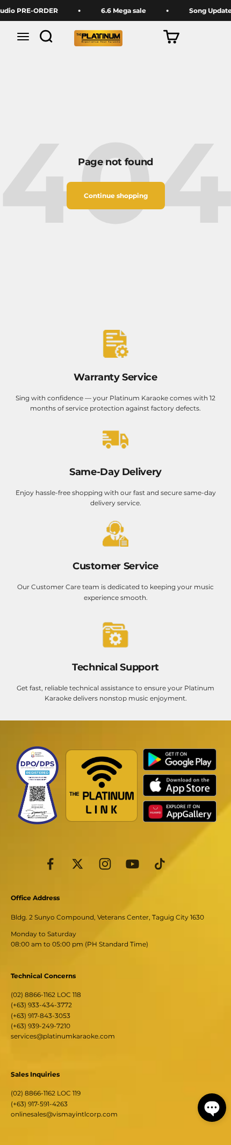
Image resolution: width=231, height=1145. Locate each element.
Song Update (206, 10)
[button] (212, 1107)
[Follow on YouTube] (132, 864)
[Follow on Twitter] (77, 864)
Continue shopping (116, 196)
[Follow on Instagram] (105, 864)
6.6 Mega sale (119, 10)
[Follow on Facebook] (50, 864)
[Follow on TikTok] (160, 864)
